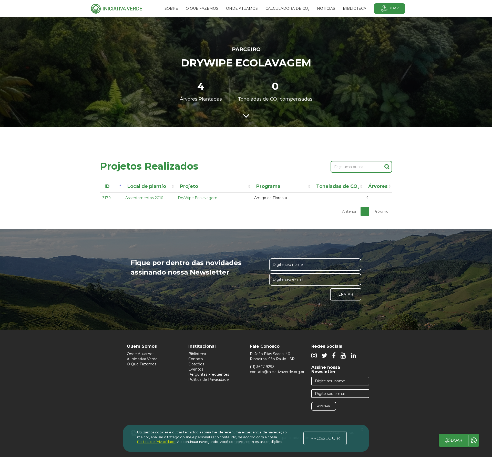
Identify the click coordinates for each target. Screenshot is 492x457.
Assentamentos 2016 (144, 198)
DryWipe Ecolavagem (197, 198)
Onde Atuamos (140, 354)
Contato (195, 359)
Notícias (326, 8)
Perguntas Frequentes (208, 374)
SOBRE (171, 8)
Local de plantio (146, 186)
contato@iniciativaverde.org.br (277, 372)
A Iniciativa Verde (142, 359)
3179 (106, 198)
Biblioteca (197, 354)
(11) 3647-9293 (262, 366)
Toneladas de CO (337, 187)
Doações (196, 364)
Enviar (345, 294)
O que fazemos (202, 8)
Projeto (189, 186)
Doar (394, 8)
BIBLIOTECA (354, 8)
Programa (268, 186)
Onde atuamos (242, 8)
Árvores (377, 186)
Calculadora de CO (287, 9)
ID (107, 186)
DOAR (456, 440)
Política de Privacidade (208, 379)
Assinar (324, 406)
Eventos (195, 369)
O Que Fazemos (141, 364)
